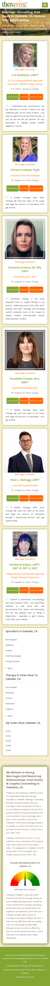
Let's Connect (13, 97)
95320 (8, 741)
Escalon (9, 698)
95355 (8, 736)
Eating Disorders (13, 661)
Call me (25, 97)
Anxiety (9, 650)
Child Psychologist (13, 656)
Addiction (10, 645)
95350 (8, 750)
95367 (8, 731)
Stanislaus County (32, 838)
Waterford (10, 703)
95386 (8, 745)
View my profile (36, 97)
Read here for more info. (25, 977)
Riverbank (10, 692)
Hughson (9, 709)
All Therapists (11, 639)
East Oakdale (11, 687)
